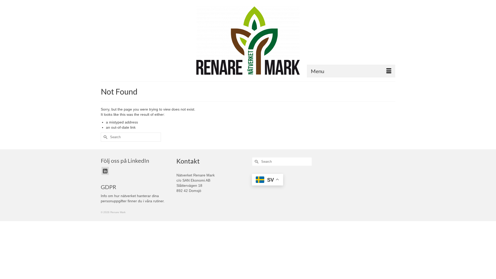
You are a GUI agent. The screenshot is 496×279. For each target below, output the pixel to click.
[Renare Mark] (248, 40)
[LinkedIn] (105, 171)
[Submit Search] (105, 137)
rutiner (158, 201)
